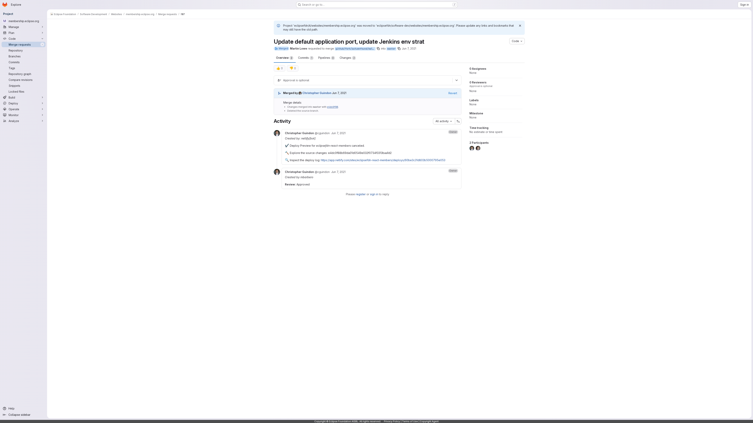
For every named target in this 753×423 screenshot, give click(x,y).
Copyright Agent (429, 421)
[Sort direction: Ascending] (458, 121)
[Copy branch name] (378, 48)
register (361, 194)
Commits (305, 57)
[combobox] (444, 121)
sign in (374, 194)
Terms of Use (410, 421)
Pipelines (326, 57)
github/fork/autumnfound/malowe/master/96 (356, 48)
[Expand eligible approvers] (456, 80)
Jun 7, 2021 (409, 48)
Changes (347, 57)
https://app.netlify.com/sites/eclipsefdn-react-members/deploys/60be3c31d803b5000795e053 (383, 160)
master (391, 48)
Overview (284, 57)
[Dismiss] (520, 25)
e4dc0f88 (332, 106)
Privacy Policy (392, 421)
